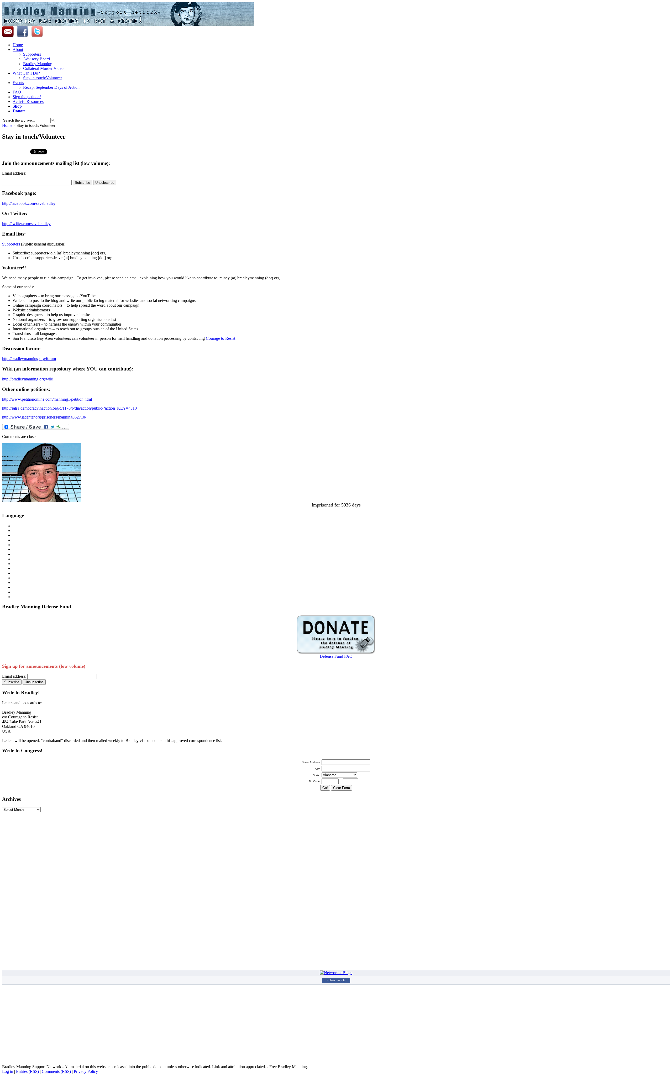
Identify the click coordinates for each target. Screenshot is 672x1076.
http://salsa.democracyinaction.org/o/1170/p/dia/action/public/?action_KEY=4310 (69, 408)
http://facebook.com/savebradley (29, 203)
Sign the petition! (27, 97)
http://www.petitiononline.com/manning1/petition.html (47, 399)
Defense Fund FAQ (336, 656)
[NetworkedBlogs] (336, 972)
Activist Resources (28, 101)
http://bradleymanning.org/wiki (27, 379)
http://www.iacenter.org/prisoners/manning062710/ (44, 417)
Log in (7, 1071)
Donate (19, 111)
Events (18, 82)
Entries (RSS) (27, 1071)
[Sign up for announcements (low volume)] (8, 36)
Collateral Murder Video (43, 68)
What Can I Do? (26, 73)
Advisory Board (36, 59)
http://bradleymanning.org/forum (29, 358)
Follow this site (336, 980)
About (18, 49)
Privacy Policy (86, 1071)
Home (18, 45)
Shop (17, 106)
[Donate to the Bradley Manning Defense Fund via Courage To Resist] (336, 652)
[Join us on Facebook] (22, 36)
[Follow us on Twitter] (37, 36)
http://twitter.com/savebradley (26, 223)
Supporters (32, 54)
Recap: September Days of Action (51, 87)
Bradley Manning (37, 63)
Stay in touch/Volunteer (42, 78)
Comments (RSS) (56, 1071)
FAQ (17, 92)
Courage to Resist (220, 338)
